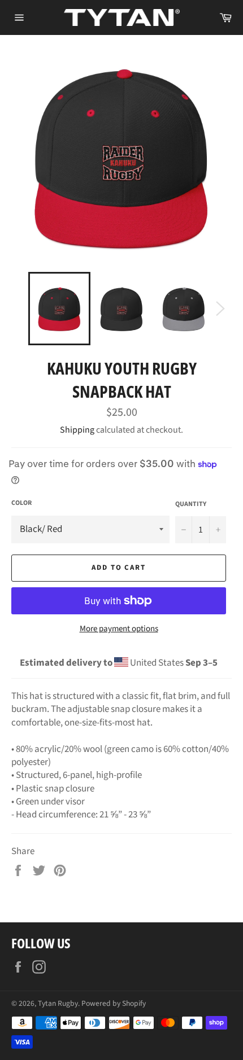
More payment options (119, 629)
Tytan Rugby (58, 1003)
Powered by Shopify (113, 1003)
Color (21, 503)
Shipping (77, 430)
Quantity (190, 504)
